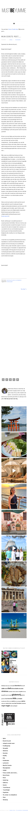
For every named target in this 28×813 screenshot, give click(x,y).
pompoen (19, 701)
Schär (10, 703)
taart (15, 703)
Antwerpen (7, 685)
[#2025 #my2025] (14, 548)
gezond (7, 695)
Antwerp (3, 685)
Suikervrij (5, 782)
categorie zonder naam (9, 743)
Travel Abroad (6, 787)
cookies (16, 691)
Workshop (5, 799)
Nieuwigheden (6, 768)
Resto (4, 777)
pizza (16, 701)
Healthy (5, 755)
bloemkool (18, 685)
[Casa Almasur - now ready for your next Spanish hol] (14, 470)
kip (17, 698)
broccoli (23, 685)
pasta (13, 701)
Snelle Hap (8, 280)
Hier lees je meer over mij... (11, 398)
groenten (3, 698)
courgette (20, 691)
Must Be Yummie (14, 10)
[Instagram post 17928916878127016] (14, 419)
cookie (14, 691)
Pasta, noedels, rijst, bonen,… (10, 772)
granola (23, 695)
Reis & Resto (6, 775)
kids (14, 698)
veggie (8, 706)
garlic (4, 695)
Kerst (6, 698)
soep (13, 703)
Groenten (5, 753)
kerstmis (10, 698)
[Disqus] (14, 315)
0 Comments (17, 39)
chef (6, 688)
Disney (24, 691)
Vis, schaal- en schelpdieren (16, 280)
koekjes (20, 698)
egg (2, 695)
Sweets (5, 785)
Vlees (4, 797)
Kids (4, 758)
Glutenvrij (5, 750)
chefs (9, 688)
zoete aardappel (13, 705)
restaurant (3, 703)
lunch (10, 701)
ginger (11, 281)
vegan (3, 706)
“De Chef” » (24, 289)
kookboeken (4, 701)
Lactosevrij (5, 763)
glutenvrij (16, 694)
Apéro (4, 738)
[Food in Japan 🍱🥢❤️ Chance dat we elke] (14, 444)
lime (8, 701)
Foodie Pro (12, 810)
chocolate (20, 688)
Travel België (6, 790)
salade (7, 703)
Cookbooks (10, 691)
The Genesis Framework (22, 810)
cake (3, 688)
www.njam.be (5, 216)
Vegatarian (5, 792)
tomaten (19, 703)
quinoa (23, 701)
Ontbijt (4, 770)
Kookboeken (6, 760)
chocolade (15, 688)
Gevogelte (5, 748)
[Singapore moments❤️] (14, 522)
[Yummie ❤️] (14, 574)
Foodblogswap (6, 745)
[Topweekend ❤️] (14, 599)
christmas (4, 691)
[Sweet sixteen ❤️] (14, 496)
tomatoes (24, 703)
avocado (8, 281)
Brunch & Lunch (7, 741)
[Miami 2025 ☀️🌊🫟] (14, 625)
